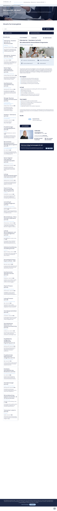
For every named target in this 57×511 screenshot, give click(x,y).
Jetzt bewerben (6, 16)
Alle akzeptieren (32, 504)
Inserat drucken (48, 37)
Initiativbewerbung (27, 2)
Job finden (48, 28)
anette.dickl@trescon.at (39, 132)
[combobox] (15, 32)
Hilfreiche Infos (33, 2)
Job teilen (35, 37)
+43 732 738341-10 (38, 133)
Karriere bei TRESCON (40, 2)
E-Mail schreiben (49, 138)
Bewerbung (45, 135)
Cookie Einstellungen (25, 504)
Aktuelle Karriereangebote (18, 2)
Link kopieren (49, 139)
